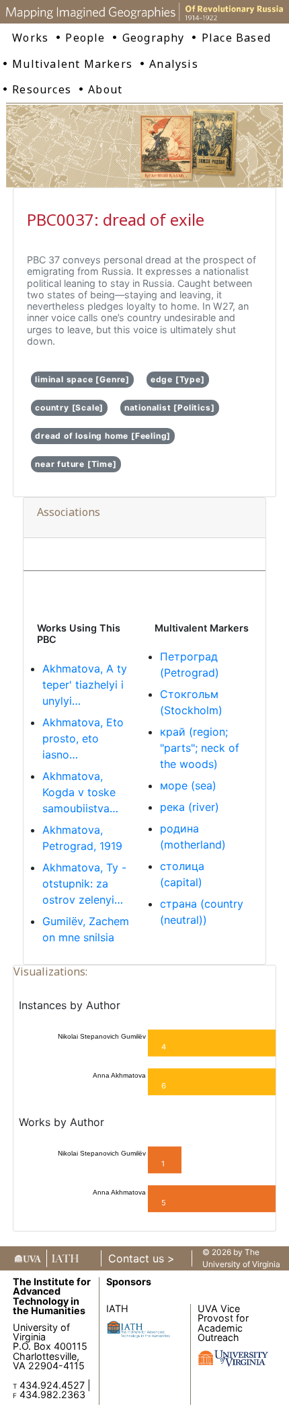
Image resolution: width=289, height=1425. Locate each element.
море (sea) (188, 785)
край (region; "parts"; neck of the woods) (199, 748)
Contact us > (141, 1258)
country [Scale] (69, 407)
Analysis (173, 63)
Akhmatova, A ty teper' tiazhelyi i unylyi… (84, 684)
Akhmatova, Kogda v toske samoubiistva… (80, 792)
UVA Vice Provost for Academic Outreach (223, 1323)
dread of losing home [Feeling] (103, 436)
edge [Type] (178, 379)
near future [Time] (75, 464)
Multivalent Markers (72, 63)
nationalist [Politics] (169, 407)
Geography (153, 37)
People (85, 37)
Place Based (236, 37)
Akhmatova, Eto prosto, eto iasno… (83, 738)
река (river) (189, 807)
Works (30, 37)
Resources (41, 89)
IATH (117, 1308)
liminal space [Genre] (82, 379)
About (105, 89)
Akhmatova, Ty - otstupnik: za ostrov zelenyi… (84, 883)
